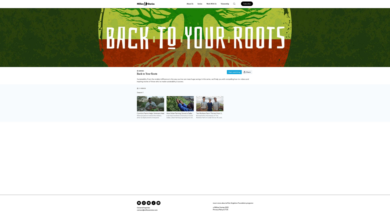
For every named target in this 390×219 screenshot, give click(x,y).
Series (200, 4)
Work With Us (211, 4)
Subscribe (247, 4)
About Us (190, 4)
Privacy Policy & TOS (220, 210)
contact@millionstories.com (147, 210)
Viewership (225, 4)
